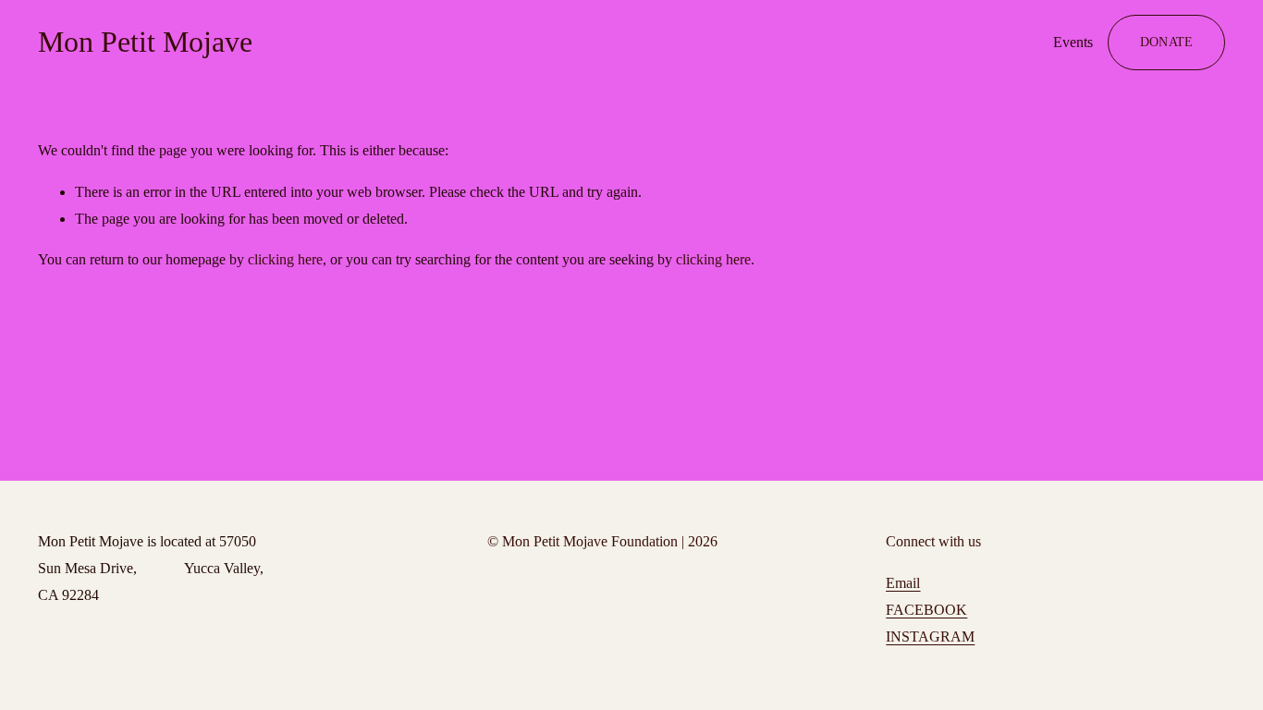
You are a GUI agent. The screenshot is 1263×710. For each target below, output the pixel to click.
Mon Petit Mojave (145, 41)
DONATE (1167, 41)
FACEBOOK (926, 610)
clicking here (285, 259)
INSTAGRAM (930, 636)
